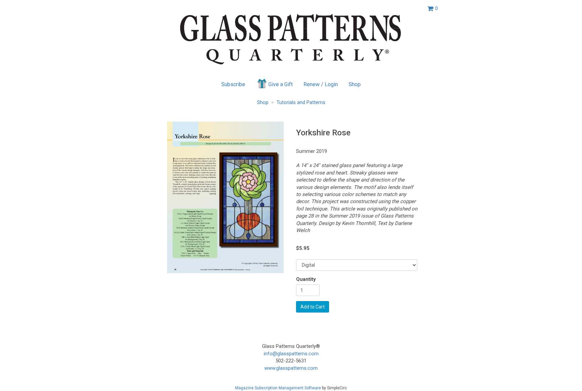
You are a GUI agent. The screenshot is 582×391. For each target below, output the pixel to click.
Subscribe (233, 84)
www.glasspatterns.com (291, 368)
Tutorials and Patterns (301, 102)
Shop (355, 84)
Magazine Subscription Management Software (278, 388)
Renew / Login (320, 84)
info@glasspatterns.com (291, 354)
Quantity (306, 279)
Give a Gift (280, 84)
